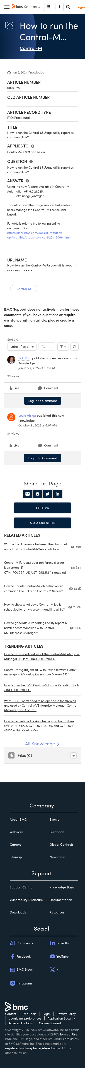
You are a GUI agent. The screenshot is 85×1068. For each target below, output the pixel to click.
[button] (73, 755)
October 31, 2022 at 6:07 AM (37, 425)
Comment (51, 388)
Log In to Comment (42, 400)
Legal (46, 1014)
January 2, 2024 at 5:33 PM (36, 368)
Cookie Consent (50, 1023)
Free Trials (29, 1014)
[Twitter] (47, 494)
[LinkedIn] (57, 494)
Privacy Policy (66, 1014)
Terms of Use (68, 1034)
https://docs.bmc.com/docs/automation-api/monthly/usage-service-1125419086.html (38, 235)
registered (12, 1048)
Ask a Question (43, 522)
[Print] (37, 494)
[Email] (27, 494)
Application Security (61, 1018)
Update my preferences (24, 1018)
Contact (10, 1014)
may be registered (39, 1048)
